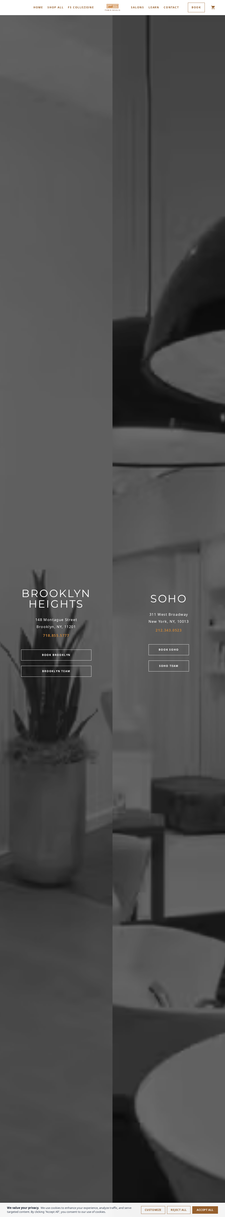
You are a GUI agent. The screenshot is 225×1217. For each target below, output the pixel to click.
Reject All (179, 1210)
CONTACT (171, 7)
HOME (38, 7)
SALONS (137, 7)
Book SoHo (169, 650)
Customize (153, 1210)
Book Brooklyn (56, 655)
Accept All (205, 1210)
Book (196, 7)
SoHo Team (168, 666)
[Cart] (213, 7)
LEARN (154, 7)
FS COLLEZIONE (81, 7)
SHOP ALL (55, 7)
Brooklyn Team (56, 671)
